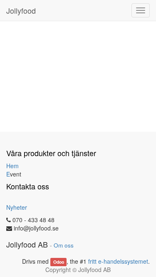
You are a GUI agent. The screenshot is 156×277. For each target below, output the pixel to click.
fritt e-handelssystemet (118, 261)
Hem (12, 166)
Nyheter (16, 207)
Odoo (58, 262)
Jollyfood (21, 10)
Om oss (64, 245)
